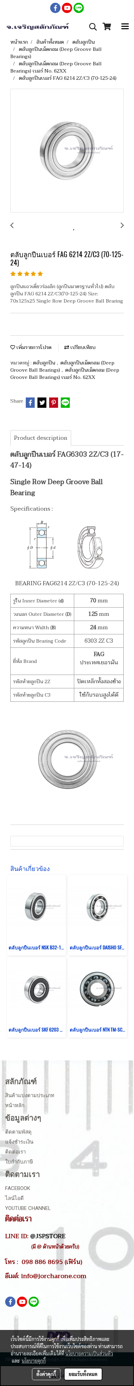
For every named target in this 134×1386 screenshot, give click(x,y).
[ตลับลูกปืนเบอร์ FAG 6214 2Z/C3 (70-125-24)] (67, 151)
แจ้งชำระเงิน (19, 1142)
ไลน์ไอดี (14, 1198)
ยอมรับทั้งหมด (83, 1374)
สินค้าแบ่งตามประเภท (29, 1095)
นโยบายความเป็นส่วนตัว (89, 1353)
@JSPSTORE (48, 1236)
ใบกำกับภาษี (19, 1162)
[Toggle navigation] (125, 26)
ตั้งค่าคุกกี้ (46, 1374)
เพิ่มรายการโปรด (33, 347)
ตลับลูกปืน (45, 363)
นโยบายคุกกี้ (34, 1360)
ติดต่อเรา (15, 1152)
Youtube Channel (28, 1208)
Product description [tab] (40, 438)
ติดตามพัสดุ (18, 1132)
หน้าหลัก (14, 1105)
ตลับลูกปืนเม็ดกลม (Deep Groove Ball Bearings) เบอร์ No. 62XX (64, 373)
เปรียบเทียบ (82, 347)
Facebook (17, 1188)
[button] (91, 27)
